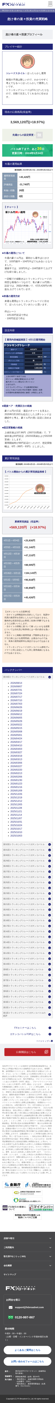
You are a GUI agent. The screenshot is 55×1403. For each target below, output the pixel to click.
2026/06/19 (16, 711)
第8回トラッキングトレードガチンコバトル (23, 975)
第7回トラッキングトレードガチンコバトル (23, 980)
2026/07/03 (16, 704)
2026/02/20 (16, 770)
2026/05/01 (16, 735)
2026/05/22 (16, 724)
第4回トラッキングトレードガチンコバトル (23, 996)
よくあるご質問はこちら (27, 1350)
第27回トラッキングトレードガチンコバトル (24, 871)
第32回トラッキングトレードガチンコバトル (24, 844)
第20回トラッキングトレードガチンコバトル (24, 909)
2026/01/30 (16, 780)
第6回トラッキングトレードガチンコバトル (23, 986)
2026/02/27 (16, 766)
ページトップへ (43, 1041)
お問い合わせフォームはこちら (27, 1361)
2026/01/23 (16, 783)
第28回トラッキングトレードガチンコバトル (24, 866)
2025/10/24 (16, 825)
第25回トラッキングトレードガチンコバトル (24, 882)
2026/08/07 (16, 686)
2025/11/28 (16, 808)
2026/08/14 (16, 683)
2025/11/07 (16, 818)
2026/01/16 (16, 787)
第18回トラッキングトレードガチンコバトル (24, 920)
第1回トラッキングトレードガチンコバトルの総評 (24, 1014)
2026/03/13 (16, 759)
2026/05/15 (16, 728)
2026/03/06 (16, 763)
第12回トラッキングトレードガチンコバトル (24, 953)
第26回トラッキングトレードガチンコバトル (24, 877)
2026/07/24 (16, 693)
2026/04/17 (16, 742)
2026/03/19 (16, 756)
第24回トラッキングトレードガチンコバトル (24, 888)
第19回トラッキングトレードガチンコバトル (24, 915)
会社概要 (8, 1265)
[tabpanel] (27, 227)
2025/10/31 (16, 822)
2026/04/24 (16, 738)
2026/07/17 (16, 697)
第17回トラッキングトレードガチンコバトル (24, 926)
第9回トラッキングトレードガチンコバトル (23, 969)
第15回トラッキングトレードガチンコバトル (24, 937)
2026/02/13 (16, 773)
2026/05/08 (16, 731)
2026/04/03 (16, 749)
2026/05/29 (16, 721)
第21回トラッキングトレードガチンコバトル (24, 904)
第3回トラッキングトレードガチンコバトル (23, 1002)
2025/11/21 (16, 811)
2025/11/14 (16, 815)
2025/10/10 (16, 832)
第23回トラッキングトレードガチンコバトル (24, 893)
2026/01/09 (16, 790)
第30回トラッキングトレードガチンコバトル (24, 855)
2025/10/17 (16, 829)
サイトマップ (10, 1274)
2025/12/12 (16, 801)
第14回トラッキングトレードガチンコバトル (24, 942)
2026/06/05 (16, 717)
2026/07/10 (16, 700)
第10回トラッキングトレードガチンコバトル (24, 964)
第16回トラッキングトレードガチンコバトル (24, 931)
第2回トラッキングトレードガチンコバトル (23, 1007)
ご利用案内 (9, 1247)
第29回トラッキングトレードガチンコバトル (24, 861)
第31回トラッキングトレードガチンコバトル (24, 850)
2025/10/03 (16, 835)
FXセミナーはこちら (25, 1028)
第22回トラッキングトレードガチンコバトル (24, 899)
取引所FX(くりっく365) (15, 1256)
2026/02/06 (16, 776)
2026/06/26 (16, 707)
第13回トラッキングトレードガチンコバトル (24, 947)
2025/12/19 (16, 797)
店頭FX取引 (9, 1238)
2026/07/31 (16, 690)
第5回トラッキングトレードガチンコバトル (23, 991)
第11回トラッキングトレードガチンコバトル (23, 958)
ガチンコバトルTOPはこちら (25, 1034)
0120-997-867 (25, 1317)
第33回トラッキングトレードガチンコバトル (24, 677)
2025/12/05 (16, 804)
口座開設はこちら (26, 1052)
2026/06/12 (16, 714)
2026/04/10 (16, 745)
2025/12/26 (16, 794)
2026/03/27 (16, 752)
